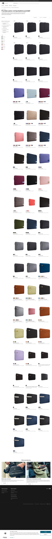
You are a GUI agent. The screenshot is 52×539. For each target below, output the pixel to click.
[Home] (7, 3)
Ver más (5, 483)
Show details (11, 537)
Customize (45, 534)
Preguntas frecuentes (4, 490)
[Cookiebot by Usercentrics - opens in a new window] (5, 537)
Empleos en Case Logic (14, 494)
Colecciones (10, 5)
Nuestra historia (13, 490)
